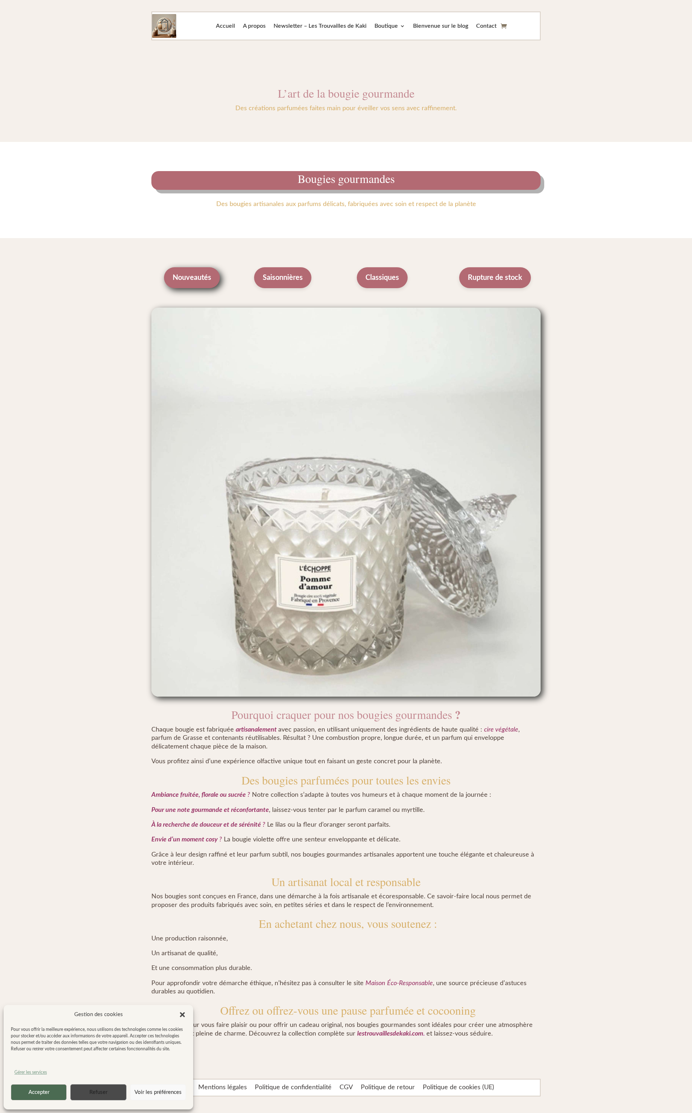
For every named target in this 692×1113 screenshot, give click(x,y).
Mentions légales (222, 1087)
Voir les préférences (158, 1092)
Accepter (38, 1092)
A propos (254, 26)
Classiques (382, 277)
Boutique (386, 26)
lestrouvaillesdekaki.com (390, 1034)
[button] (182, 1014)
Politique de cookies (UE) (458, 1087)
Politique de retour (388, 1087)
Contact (486, 26)
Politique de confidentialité (293, 1087)
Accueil (225, 26)
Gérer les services (30, 1072)
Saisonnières (283, 277)
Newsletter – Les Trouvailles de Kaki (320, 26)
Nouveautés (192, 277)
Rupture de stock (495, 277)
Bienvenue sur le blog (440, 26)
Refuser (98, 1092)
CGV (346, 1087)
